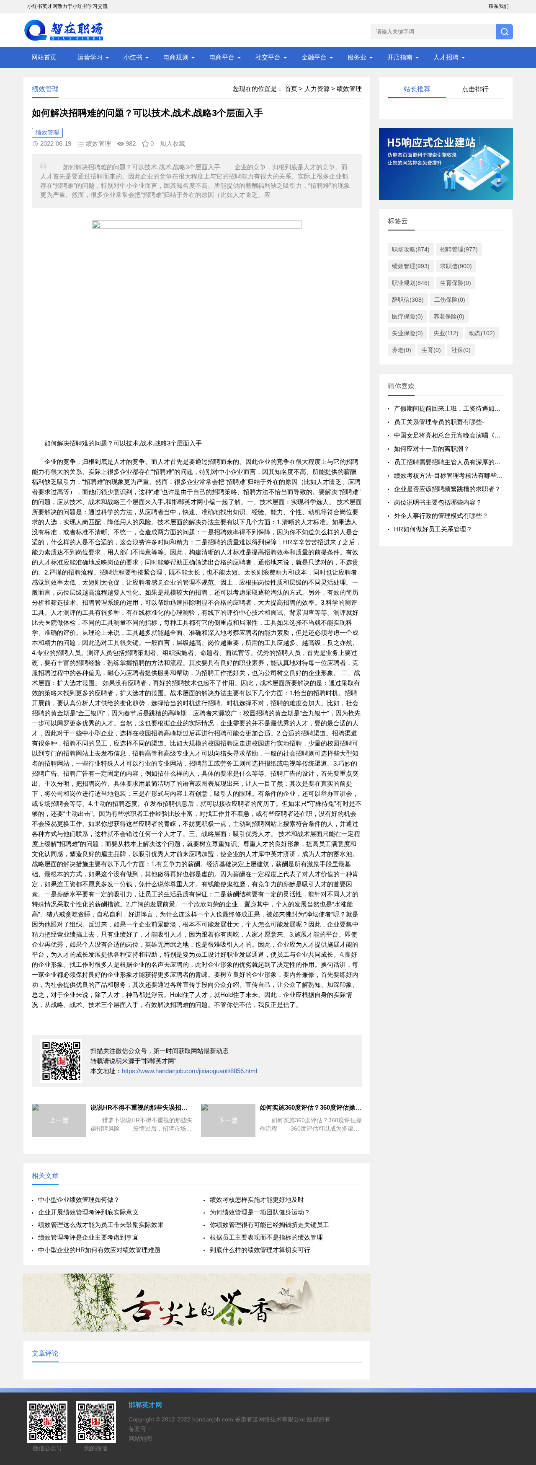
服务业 (357, 57)
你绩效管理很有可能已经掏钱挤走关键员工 (269, 1224)
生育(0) (431, 350)
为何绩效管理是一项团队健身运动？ (260, 1212)
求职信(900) (456, 266)
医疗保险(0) (407, 316)
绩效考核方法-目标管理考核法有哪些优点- (452, 475)
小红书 (133, 57)
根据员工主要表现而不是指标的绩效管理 (266, 1237)
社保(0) (461, 350)
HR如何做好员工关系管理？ (433, 529)
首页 (291, 88)
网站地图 (140, 1438)
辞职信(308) (408, 299)
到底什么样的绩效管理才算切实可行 (260, 1249)
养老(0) (401, 350)
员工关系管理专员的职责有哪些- (439, 421)
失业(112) (446, 333)
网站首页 (44, 57)
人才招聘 (446, 57)
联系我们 (499, 6)
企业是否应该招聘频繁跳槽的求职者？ (447, 488)
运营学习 (90, 57)
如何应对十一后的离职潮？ (431, 448)
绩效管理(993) (411, 266)
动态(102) (482, 333)
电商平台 (221, 57)
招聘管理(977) (459, 249)
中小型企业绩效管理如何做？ (79, 1199)
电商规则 (175, 57)
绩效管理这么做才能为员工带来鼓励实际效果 (101, 1224)
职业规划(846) (411, 283)
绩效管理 (349, 88)
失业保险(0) (407, 333)
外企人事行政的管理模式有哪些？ (441, 515)
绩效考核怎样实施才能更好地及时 (257, 1199)
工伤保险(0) (449, 299)
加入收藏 (172, 143)
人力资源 (317, 88)
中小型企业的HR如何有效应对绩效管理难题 (99, 1249)
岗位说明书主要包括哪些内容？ (438, 502)
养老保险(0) (448, 316)
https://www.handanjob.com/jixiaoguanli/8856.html (189, 1070)
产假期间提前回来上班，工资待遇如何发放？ (457, 408)
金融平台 (314, 57)
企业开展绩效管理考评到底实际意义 (88, 1212)
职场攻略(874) (411, 249)
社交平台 (268, 57)
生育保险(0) (455, 283)
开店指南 (399, 57)
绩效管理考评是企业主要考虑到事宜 (88, 1237)
